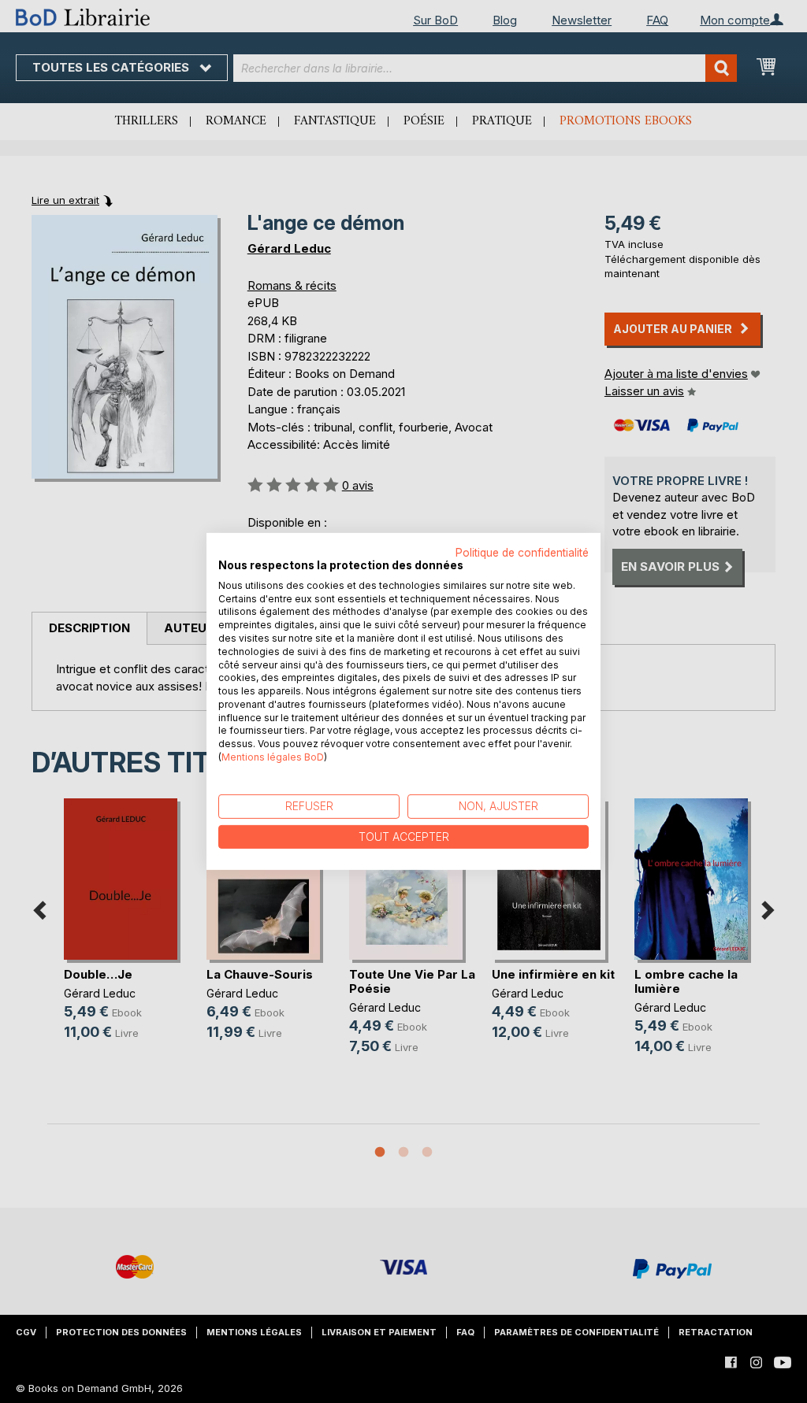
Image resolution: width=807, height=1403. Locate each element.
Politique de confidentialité (522, 552)
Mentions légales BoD (272, 757)
